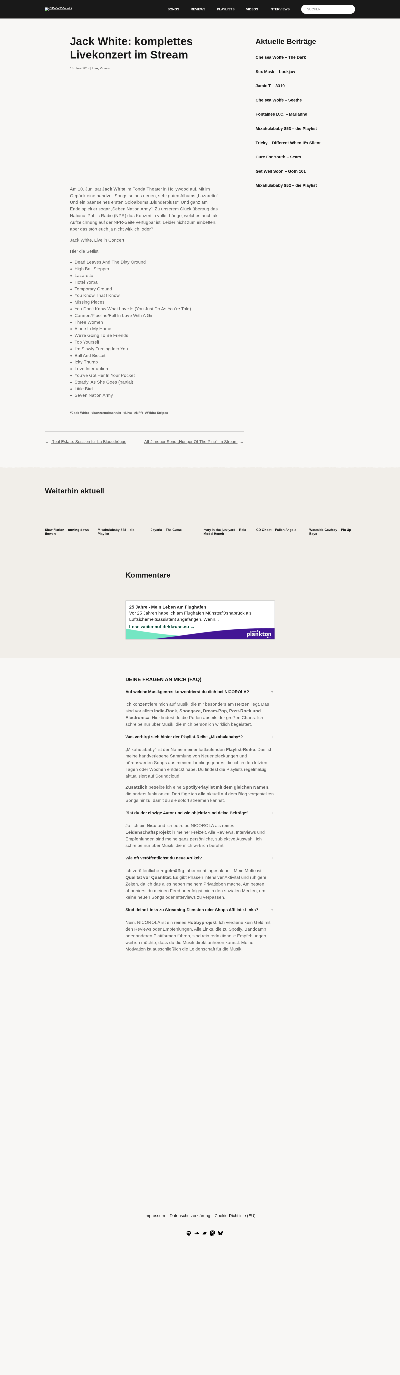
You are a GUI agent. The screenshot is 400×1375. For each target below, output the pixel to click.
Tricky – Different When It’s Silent (288, 143)
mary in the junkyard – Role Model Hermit (224, 531)
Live (95, 68)
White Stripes (157, 413)
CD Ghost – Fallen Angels (276, 530)
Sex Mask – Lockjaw (275, 71)
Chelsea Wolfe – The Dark (281, 57)
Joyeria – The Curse (166, 530)
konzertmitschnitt (107, 413)
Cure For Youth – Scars (278, 157)
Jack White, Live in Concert (97, 240)
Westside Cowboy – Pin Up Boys (330, 531)
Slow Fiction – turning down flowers (67, 531)
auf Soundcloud (163, 776)
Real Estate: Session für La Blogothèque (88, 441)
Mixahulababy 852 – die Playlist (286, 185)
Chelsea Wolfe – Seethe (279, 100)
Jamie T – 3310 (270, 85)
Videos (105, 68)
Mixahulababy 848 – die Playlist (116, 531)
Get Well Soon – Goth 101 (281, 171)
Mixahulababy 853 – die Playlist (286, 128)
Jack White (80, 413)
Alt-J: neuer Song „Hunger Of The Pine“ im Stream (191, 441)
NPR (139, 413)
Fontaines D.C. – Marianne (281, 114)
